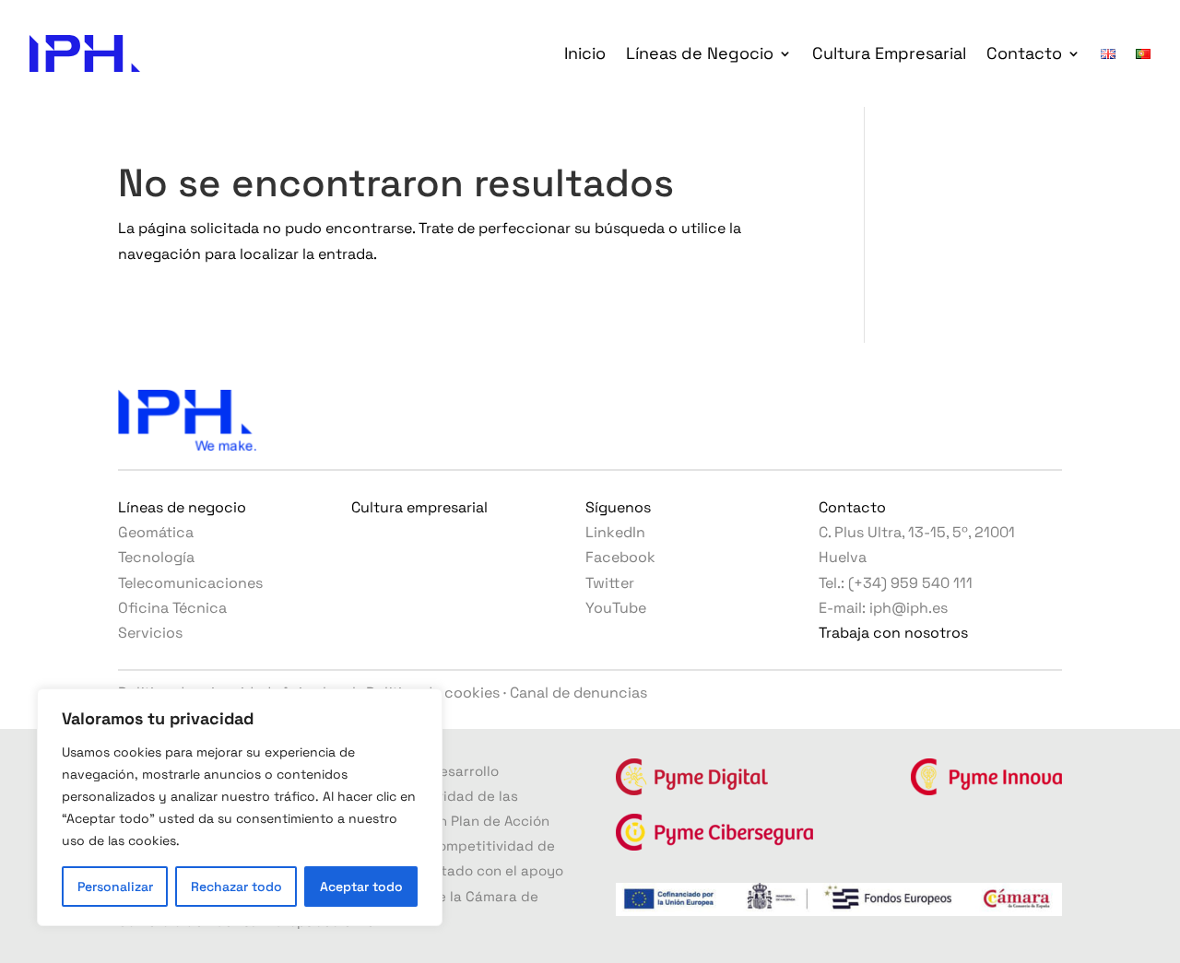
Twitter (609, 583)
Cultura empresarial (419, 507)
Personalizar (115, 886)
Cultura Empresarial (889, 53)
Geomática (156, 532)
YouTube (615, 607)
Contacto (1024, 53)
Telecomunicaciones (190, 583)
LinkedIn (615, 532)
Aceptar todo (361, 886)
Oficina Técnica (172, 607)
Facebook (620, 557)
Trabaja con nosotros (893, 632)
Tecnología (156, 557)
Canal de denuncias (578, 692)
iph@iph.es (908, 607)
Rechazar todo (236, 886)
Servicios (150, 632)
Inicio (585, 53)
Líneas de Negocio (699, 53)
